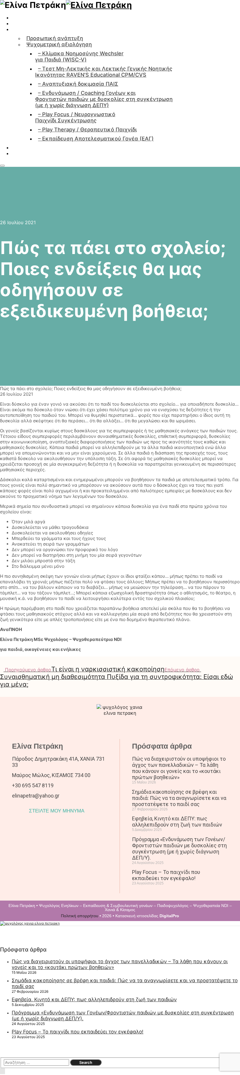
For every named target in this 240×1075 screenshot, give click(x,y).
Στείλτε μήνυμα (20, 164)
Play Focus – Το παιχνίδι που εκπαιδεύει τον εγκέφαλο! (166, 875)
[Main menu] (2, 166)
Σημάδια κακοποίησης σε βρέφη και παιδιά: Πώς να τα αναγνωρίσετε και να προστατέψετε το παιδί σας (179, 798)
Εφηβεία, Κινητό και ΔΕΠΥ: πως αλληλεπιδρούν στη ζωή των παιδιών (177, 821)
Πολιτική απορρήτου (79, 915)
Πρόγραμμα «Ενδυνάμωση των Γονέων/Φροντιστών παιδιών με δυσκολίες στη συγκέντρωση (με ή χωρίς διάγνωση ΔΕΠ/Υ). (179, 848)
